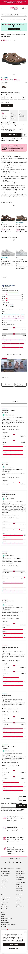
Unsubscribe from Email (6, 918)
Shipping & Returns (5, 899)
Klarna (2, 912)
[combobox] (14, 14)
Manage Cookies (5, 922)
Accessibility (4, 920)
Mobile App (19, 888)
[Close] (25, 932)
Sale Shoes (3, 886)
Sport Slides (4, 879)
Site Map (18, 904)
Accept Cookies (14, 944)
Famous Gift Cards (12, 827)
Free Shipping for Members (14, 817)
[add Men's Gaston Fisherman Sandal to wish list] (14, 205)
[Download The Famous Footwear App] (20, 862)
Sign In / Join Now (20, 882)
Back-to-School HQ (5, 871)
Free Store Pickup (20, 871)
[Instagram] (13, 863)
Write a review (17, 40)
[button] (18, 2)
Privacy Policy (19, 940)
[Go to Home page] (14, 8)
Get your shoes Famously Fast (15, 837)
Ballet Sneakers (4, 875)
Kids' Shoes (3, 884)
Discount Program (20, 906)
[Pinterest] (9, 863)
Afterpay (3, 914)
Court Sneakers (4, 881)
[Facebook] (5, 863)
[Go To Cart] (26, 8)
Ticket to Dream (20, 902)
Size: (2, 95)
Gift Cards (3, 904)
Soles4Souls (19, 901)
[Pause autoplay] (27, 4)
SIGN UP (22, 806)
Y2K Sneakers (4, 877)
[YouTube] (17, 863)
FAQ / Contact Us (5, 897)
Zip (2, 910)
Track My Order (4, 902)
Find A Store (19, 875)
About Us (18, 897)
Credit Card (19, 886)
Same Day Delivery (20, 873)
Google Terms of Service (14, 810)
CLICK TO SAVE (14, 29)
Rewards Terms (19, 890)
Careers (18, 899)
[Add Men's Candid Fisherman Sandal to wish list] (24, 135)
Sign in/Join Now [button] (9, 130)
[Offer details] (13, 26)
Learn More (19, 884)
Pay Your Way (11, 847)
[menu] (2, 8)
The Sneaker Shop (5, 873)
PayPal (2, 916)
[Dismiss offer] (26, 24)
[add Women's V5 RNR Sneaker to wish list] (14, 240)
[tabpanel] (14, 1)
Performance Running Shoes (7, 883)
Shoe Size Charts (5, 906)
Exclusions (3, 901)
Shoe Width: (5, 102)
